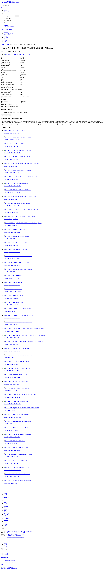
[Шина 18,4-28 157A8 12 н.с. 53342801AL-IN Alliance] (18, 157)
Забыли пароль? (5, 29)
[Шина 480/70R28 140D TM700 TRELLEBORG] (16, 401)
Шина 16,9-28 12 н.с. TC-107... (12, 437)
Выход (2, 564)
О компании (7, 34)
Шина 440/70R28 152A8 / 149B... (12, 258)
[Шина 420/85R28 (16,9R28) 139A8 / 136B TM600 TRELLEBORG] (21, 408)
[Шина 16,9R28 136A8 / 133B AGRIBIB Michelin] (17, 203)
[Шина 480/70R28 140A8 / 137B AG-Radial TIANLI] (17, 190)
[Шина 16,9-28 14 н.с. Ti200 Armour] (13, 302)
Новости (6, 38)
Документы (7, 40)
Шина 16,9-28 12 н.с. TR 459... (12, 278)
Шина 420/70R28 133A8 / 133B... (12, 456)
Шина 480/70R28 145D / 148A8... (12, 397)
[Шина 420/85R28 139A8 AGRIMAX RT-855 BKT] (17, 308)
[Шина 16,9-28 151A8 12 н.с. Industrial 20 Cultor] (16, 236)
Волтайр (6, 524)
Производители (5, 497)
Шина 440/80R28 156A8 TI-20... (12, 232)
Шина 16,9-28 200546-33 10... (11, 133)
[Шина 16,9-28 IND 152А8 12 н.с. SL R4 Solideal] (17, 474)
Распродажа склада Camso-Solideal (16, 534)
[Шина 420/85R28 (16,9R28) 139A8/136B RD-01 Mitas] (18, 355)
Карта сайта (7, 12)
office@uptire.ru (5, 8)
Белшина (6, 522)
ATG (5, 500)
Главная (6, 32)
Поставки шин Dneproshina (14, 535)
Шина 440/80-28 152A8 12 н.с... (12, 390)
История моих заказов (9, 560)
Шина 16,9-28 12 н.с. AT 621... (12, 285)
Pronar (5, 510)
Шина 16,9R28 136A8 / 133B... (12, 205)
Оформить (6, 25)
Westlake (6, 520)
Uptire (5, 517)
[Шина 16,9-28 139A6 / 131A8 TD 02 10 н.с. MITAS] (17, 137)
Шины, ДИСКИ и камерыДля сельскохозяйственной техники (10, 2)
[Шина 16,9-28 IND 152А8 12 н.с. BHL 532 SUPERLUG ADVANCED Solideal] (24, 335)
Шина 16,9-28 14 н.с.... (10, 423)
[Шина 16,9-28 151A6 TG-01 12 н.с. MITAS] (15, 143)
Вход (10, 29)
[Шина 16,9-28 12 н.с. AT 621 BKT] (13, 282)
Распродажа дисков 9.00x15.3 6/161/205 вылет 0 (19, 531)
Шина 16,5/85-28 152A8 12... (11, 384)
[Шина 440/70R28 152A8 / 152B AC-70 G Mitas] (16, 447)
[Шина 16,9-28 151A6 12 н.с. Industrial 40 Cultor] (16, 242)
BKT (5, 502)
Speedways (6, 513)
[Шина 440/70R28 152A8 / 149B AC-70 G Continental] (18, 256)
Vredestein (6, 518)
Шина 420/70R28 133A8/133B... (12, 351)
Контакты (6, 10)
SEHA (5, 511)
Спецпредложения (8, 33)
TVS (5, 515)
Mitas (5, 507)
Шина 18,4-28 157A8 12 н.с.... (11, 159)
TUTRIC (6, 514)
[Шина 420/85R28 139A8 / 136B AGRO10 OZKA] (17, 467)
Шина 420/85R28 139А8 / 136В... (12, 153)
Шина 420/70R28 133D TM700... (12, 417)
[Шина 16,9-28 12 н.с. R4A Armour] (13, 295)
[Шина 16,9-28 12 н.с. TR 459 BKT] (13, 275)
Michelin (6, 506)
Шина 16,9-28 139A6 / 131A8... (12, 139)
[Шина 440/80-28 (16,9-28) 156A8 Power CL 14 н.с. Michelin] (20, 216)
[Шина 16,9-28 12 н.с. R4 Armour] (13, 289)
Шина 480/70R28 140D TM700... (12, 404)
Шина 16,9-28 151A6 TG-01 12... (12, 146)
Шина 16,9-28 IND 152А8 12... (12, 337)
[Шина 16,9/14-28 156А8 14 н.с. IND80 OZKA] (16, 460)
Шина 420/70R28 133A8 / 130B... (12, 186)
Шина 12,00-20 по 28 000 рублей (15, 537)
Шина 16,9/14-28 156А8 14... (11, 463)
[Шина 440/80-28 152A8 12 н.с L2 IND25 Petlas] (16, 388)
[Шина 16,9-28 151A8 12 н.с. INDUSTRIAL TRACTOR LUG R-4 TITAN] (23, 341)
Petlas (5, 509)
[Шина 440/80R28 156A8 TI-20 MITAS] (14, 229)
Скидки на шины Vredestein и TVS (16, 533)
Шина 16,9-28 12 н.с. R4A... (11, 298)
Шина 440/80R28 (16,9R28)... (11, 212)
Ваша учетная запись (9, 26)
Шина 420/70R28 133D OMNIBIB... (13, 377)
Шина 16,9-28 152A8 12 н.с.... (11, 271)
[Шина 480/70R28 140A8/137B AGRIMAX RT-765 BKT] (19, 315)
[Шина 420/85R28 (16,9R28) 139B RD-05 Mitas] (16, 361)
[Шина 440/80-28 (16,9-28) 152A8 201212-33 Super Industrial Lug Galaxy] (23, 223)
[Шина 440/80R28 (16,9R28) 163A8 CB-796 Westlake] (18, 480)
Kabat (5, 503)
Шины (8, 44)
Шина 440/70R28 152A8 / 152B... (12, 450)
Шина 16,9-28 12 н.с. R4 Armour (12, 291)
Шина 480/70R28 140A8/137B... (12, 318)
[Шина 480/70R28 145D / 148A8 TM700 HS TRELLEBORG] (20, 394)
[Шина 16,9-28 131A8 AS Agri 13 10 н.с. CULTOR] (17, 170)
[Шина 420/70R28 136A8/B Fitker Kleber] (14, 441)
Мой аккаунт (4, 557)
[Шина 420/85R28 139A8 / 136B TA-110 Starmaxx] (17, 262)
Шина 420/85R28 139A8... (10, 311)
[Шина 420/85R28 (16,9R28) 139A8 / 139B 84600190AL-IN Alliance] (21, 163)
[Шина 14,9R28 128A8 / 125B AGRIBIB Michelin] (17, 368)
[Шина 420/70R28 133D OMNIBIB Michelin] (15, 375)
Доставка (6, 37)
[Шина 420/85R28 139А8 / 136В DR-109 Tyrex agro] (17, 150)
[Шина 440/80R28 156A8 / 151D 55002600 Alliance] (17, 54)
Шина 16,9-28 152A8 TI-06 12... (12, 252)
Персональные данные (10, 562)
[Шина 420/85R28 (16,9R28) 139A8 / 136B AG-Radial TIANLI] (20, 196)
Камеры (6, 494)
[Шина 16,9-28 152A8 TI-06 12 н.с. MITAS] (15, 249)
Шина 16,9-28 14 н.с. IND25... (11, 430)
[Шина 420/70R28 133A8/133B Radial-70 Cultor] (16, 348)
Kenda (5, 504)
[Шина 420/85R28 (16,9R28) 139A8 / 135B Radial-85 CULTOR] (20, 176)
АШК (5, 521)
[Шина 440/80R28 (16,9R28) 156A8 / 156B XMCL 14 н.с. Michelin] (21, 209)
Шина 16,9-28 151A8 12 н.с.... (11, 238)
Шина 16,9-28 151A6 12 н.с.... (11, 245)
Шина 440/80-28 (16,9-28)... (11, 219)
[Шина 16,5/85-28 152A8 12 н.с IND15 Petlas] (16, 381)
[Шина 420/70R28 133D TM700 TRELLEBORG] (16, 414)
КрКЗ (5, 525)
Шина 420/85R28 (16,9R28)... (11, 166)
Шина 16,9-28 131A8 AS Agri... (12, 172)
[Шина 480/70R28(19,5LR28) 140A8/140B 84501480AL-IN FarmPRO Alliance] (24, 328)
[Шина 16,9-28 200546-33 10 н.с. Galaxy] (14, 130)
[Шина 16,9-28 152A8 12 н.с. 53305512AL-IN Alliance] (18, 269)
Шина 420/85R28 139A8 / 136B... (12, 265)
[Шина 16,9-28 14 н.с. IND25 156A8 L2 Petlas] (16, 427)
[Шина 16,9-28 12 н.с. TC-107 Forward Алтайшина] (17, 434)
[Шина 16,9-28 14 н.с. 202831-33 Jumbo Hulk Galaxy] (18, 421)
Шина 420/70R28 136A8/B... (11, 443)
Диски (5, 493)
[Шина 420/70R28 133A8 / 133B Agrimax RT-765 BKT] (18, 454)
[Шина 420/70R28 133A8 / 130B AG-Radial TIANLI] (17, 183)
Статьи (5, 41)
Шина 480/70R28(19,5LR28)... (11, 331)
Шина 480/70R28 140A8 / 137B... (12, 192)
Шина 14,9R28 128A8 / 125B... (12, 371)
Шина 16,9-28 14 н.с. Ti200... (11, 304)
